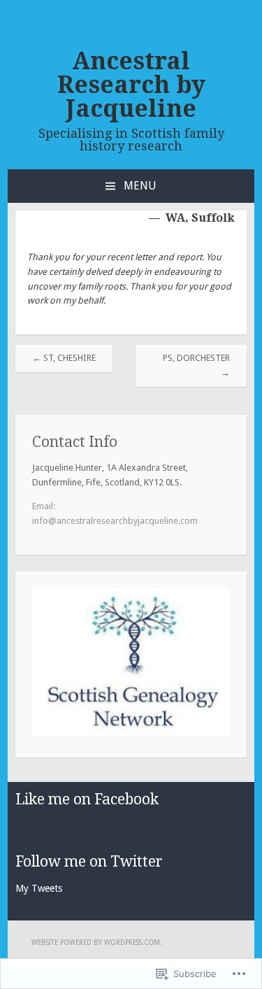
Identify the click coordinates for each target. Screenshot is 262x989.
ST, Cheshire (64, 358)
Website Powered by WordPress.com (95, 942)
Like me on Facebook (87, 799)
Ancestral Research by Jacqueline (131, 84)
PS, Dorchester (196, 365)
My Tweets (38, 888)
